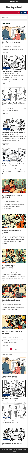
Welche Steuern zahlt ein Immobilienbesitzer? (14, 256)
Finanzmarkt (6, 38)
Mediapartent (14, 7)
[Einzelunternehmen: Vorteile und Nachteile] (14, 410)
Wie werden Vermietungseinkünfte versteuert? (14, 221)
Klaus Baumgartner (7, 43)
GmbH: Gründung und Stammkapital (14, 62)
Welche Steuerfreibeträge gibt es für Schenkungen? (14, 186)
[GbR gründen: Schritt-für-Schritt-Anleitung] (14, 433)
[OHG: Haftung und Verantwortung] (14, 365)
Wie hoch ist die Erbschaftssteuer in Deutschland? (14, 322)
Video (25, 12)
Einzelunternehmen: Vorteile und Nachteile (14, 94)
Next (16, 349)
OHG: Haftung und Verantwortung (14, 33)
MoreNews (21, 449)
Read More (6, 52)
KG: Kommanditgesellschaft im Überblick (14, 155)
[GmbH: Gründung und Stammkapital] (14, 388)
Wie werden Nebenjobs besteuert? (14, 291)
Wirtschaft (6, 191)
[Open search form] (18, 13)
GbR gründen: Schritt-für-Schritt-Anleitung (14, 123)
